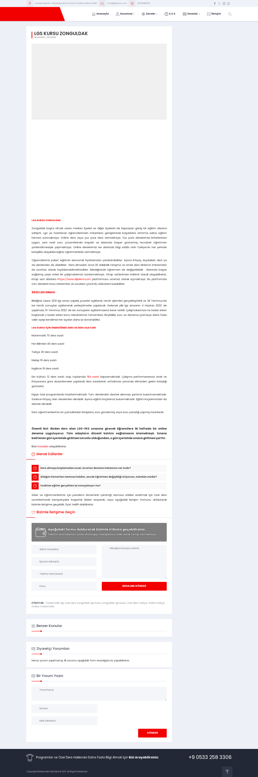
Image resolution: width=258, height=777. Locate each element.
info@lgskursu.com (117, 3)
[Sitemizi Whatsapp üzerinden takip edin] (228, 3)
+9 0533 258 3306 (210, 757)
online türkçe (156, 603)
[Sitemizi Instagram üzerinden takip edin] (224, 3)
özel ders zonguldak (77, 603)
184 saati (93, 377)
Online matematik (43, 606)
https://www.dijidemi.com (74, 279)
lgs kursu (120, 603)
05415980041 (143, 3)
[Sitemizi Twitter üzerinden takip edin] (219, 3)
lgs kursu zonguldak (102, 603)
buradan (43, 446)
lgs (62, 603)
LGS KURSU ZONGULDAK (46, 220)
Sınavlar (51, 37)
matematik (52, 603)
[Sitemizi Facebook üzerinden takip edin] (214, 3)
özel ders (132, 603)
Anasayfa (39, 37)
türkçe (143, 603)
